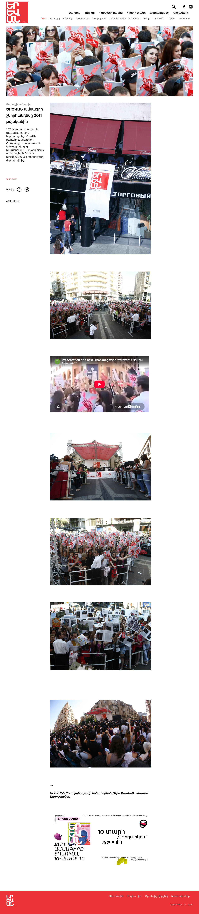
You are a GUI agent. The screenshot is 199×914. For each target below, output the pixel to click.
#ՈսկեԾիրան (118, 18)
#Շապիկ (54, 18)
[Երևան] (17, 12)
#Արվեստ (134, 18)
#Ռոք (146, 18)
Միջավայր (180, 12)
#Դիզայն (68, 18)
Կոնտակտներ (180, 896)
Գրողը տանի (136, 12)
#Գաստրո (184, 18)
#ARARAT (158, 18)
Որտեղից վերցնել (156, 896)
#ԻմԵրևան (82, 18)
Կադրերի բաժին (111, 12)
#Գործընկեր (100, 18)
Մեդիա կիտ (134, 896)
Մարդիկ (74, 12)
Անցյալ (90, 12)
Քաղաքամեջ (159, 12)
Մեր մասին (116, 896)
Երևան (174, 904)
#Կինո (171, 18)
